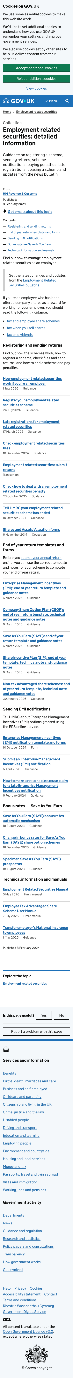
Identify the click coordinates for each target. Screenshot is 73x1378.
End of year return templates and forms (34, 232)
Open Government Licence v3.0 (28, 1331)
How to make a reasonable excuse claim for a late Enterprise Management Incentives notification (35, 785)
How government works (22, 1262)
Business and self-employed (25, 1089)
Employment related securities (36, 111)
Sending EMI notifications (25, 238)
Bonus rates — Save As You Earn (29, 244)
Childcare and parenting (22, 1096)
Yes (46, 1015)
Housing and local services (24, 1159)
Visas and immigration (20, 1182)
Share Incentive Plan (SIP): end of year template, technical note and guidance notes (35, 662)
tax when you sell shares (26, 328)
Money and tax (14, 1166)
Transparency (14, 1254)
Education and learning (21, 1135)
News (7, 1223)
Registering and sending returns (29, 226)
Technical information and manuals (31, 250)
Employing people (17, 1143)
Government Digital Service (24, 1311)
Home (7, 111)
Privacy (20, 1288)
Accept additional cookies (36, 68)
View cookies (36, 88)
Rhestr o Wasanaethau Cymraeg (28, 1306)
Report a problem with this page (36, 1031)
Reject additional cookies (36, 78)
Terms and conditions (20, 1300)
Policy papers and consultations (28, 1246)
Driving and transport (20, 1127)
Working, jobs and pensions (24, 1190)
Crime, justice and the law (23, 1112)
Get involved (13, 1269)
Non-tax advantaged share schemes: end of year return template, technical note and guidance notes (36, 689)
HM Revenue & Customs (20, 193)
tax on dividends (20, 334)
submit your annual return (41, 557)
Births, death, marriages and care (29, 1081)
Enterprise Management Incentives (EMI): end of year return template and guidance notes (34, 588)
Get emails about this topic (30, 211)
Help (7, 1288)
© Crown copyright (36, 1368)
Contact (50, 1294)
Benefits (9, 1073)
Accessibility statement (21, 1294)
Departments (13, 1215)
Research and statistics (21, 1238)
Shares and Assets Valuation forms (31, 529)
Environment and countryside (26, 1151)
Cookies (36, 1288)
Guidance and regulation (22, 1231)
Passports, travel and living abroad (30, 1174)
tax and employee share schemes (33, 321)
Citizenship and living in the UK (27, 1104)
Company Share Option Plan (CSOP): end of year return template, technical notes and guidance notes (34, 614)
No (64, 1015)
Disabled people (16, 1120)
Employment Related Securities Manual (35, 889)
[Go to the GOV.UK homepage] (18, 101)
